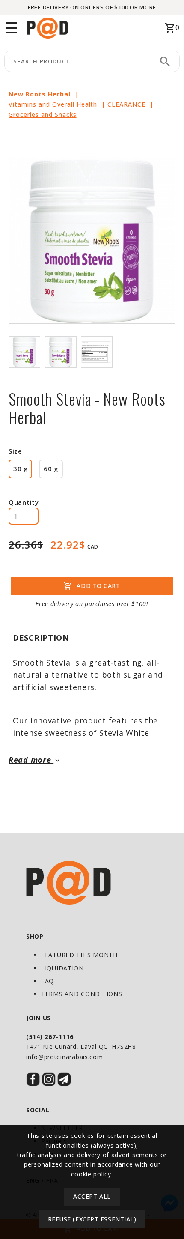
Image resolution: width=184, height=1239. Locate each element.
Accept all (92, 1196)
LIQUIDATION (62, 968)
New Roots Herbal (42, 94)
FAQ (47, 981)
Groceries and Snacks (43, 114)
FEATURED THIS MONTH (79, 955)
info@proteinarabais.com (64, 1057)
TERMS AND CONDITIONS (81, 994)
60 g (51, 468)
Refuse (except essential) (92, 1219)
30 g (20, 468)
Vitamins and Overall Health (53, 104)
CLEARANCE (126, 104)
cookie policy (91, 1174)
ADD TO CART (92, 586)
